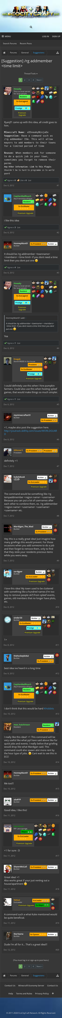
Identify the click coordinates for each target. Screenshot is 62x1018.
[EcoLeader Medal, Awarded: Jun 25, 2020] (34, 88)
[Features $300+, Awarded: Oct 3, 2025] (40, 834)
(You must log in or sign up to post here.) (31, 960)
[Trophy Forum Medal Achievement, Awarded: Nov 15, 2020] (46, 367)
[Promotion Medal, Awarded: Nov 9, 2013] (44, 626)
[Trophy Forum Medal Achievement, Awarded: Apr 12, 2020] (42, 102)
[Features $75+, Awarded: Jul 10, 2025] (51, 93)
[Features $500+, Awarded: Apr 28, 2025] (42, 204)
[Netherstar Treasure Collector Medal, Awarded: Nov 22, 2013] (53, 571)
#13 (57, 714)
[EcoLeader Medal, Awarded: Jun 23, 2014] (51, 476)
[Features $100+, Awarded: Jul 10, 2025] (55, 93)
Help (10, 993)
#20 (57, 950)
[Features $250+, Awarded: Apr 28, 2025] (50, 200)
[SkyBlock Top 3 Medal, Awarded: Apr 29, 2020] (51, 88)
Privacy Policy (42, 993)
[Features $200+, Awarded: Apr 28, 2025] (46, 200)
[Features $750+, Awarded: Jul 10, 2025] (38, 102)
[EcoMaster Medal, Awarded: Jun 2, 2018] (49, 617)
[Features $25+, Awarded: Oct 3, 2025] (53, 826)
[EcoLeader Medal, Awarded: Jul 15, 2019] (37, 196)
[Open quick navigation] (57, 53)
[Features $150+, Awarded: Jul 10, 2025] (34, 97)
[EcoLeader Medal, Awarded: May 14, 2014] (49, 571)
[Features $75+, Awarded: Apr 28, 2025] (54, 196)
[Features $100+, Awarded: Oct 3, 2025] (45, 830)
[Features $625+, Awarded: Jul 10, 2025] (34, 102)
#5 (58, 404)
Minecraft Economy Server (31, 985)
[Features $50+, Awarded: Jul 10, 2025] (46, 93)
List (29, 180)
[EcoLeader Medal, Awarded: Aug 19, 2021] (53, 899)
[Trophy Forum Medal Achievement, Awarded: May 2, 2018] (49, 626)
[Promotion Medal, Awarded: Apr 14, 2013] (55, 526)
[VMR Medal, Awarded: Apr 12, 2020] (55, 88)
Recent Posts (26, 43)
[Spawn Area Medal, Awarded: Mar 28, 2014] (45, 826)
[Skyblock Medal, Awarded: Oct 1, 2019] (51, 481)
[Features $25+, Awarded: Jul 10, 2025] (42, 93)
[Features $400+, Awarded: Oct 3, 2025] (45, 834)
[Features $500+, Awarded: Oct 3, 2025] (49, 834)
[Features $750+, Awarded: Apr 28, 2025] (50, 204)
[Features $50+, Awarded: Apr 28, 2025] (50, 196)
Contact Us (10, 985)
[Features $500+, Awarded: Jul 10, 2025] (55, 97)
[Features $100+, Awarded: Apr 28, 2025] (37, 200)
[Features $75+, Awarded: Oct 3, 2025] (40, 830)
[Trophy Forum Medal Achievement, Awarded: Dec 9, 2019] (54, 204)
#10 (57, 607)
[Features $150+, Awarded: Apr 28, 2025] (42, 200)
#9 (58, 560)
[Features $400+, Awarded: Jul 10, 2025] (51, 97)
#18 (57, 889)
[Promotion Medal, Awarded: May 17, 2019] (54, 363)
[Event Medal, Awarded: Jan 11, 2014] (46, 363)
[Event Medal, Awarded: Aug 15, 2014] (49, 621)
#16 (57, 815)
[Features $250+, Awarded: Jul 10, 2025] (42, 97)
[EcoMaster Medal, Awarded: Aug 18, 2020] (38, 88)
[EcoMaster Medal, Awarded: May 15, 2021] (50, 358)
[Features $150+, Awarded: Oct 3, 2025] (49, 830)
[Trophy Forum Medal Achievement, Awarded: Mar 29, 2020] (49, 580)
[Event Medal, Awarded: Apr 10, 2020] (38, 93)
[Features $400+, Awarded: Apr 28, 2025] (37, 204)
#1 (58, 185)
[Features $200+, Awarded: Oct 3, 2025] (53, 830)
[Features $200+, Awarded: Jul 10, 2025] (38, 97)
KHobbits (49, 708)
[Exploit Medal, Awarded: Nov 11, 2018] (50, 363)
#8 (58, 516)
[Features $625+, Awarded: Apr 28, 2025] (46, 204)
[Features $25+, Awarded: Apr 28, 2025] (46, 196)
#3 (58, 272)
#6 (58, 439)
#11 (57, 645)
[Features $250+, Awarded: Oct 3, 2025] (36, 834)
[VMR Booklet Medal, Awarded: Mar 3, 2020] (34, 93)
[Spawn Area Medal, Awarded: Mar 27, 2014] (49, 575)
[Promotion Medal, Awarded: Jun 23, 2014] (55, 476)
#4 (58, 348)
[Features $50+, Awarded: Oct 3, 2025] (36, 830)
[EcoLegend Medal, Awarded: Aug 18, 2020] (42, 88)
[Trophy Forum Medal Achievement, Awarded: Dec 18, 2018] (57, 655)
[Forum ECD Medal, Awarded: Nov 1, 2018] (53, 617)
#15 (57, 789)
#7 (58, 466)
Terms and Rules (24, 993)
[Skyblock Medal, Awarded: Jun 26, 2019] (54, 358)
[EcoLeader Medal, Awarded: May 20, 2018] (44, 617)
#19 (57, 923)
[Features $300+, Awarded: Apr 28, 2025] (54, 200)
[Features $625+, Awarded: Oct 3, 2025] (53, 834)
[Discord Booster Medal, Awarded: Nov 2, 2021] (53, 904)
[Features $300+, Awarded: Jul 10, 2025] (46, 97)
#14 (57, 762)
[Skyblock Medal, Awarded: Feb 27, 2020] (46, 88)
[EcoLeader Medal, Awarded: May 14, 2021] (46, 358)
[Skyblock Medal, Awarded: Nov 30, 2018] (44, 621)
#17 (57, 856)
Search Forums (10, 43)
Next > (39, 80)
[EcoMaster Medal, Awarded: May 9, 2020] (42, 196)
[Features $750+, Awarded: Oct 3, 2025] (36, 839)
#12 (57, 673)
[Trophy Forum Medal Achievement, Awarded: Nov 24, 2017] (55, 481)
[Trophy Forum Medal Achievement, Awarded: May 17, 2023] (55, 530)
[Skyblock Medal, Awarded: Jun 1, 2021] (57, 724)
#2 (58, 232)
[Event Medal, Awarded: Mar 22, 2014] (40, 826)
